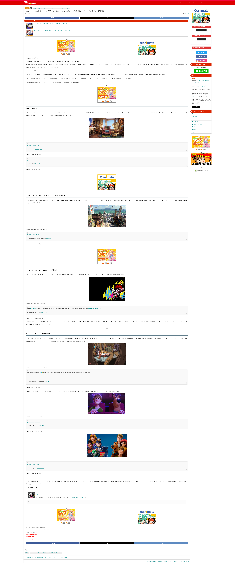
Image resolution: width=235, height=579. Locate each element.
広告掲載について (201, 38)
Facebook (195, 116)
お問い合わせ (195, 132)
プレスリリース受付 (201, 29)
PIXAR (35, 8)
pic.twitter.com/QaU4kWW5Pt (33, 422)
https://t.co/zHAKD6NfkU (41, 377)
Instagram (195, 119)
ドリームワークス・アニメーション (63, 8)
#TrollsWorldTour (33, 308)
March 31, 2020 (48, 381)
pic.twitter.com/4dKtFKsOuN (94, 308)
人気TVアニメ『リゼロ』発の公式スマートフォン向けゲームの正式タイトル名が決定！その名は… (47, 557)
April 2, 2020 (38, 163)
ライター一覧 (195, 121)
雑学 (31, 8)
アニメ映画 (27, 8)
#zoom (70, 377)
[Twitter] (29, 502)
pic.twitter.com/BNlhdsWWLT (33, 159)
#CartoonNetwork (56, 377)
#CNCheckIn (50, 377)
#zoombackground (65, 377)
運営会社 (194, 129)
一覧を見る (196, 106)
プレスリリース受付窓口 (197, 124)
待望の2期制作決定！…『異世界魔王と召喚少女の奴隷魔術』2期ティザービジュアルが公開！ (167, 561)
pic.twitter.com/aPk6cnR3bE (33, 464)
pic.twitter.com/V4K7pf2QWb (33, 145)
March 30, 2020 (38, 149)
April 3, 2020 (48, 238)
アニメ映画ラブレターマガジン (77, 497)
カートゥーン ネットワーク (44, 8)
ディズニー (53, 8)
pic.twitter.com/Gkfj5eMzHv (33, 234)
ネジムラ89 (187, 13)
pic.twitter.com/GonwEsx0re (78, 377)
